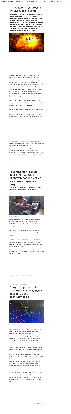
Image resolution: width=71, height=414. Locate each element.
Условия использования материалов (41, 412)
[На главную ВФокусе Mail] (5, 1)
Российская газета (23, 284)
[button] (26, 43)
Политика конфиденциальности (64, 412)
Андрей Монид (16, 192)
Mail (1, 412)
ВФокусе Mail (23, 4)
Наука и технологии (30, 4)
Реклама (9, 412)
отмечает (13, 230)
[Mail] (1, 1)
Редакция (33, 412)
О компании (5, 412)
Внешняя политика (29, 168)
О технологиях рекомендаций (53, 412)
